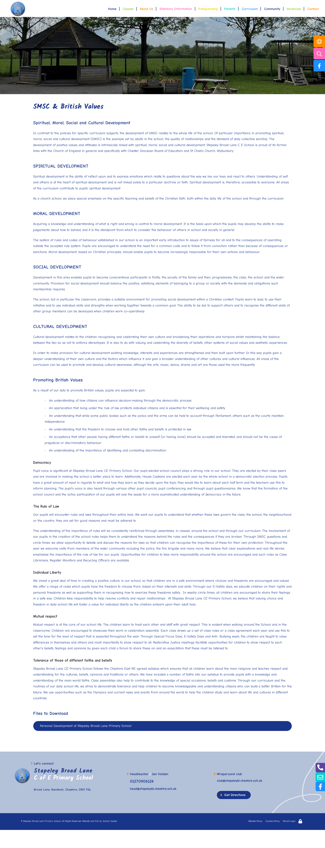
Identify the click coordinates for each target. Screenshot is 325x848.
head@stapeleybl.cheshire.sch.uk (153, 789)
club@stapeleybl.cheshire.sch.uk (239, 781)
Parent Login (289, 821)
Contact (313, 9)
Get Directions (234, 795)
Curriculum (250, 9)
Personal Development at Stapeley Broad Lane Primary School (85, 726)
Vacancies (294, 9)
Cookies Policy (272, 821)
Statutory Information (175, 9)
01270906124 (141, 781)
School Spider (110, 821)
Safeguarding (208, 9)
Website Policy (255, 821)
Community (272, 9)
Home (112, 9)
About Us (146, 9)
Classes (128, 9)
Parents (229, 9)
